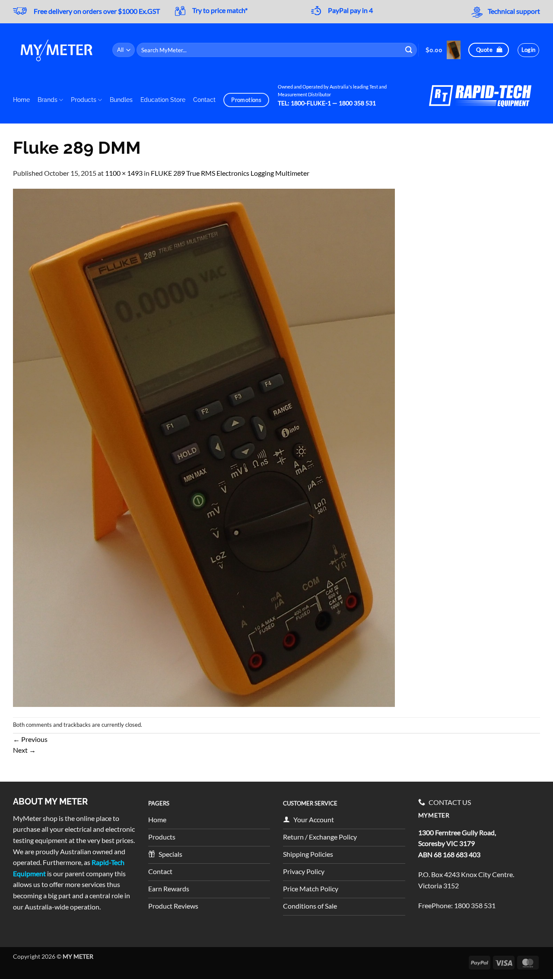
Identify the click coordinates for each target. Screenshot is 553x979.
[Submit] (409, 50)
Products (83, 99)
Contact (204, 99)
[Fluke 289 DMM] (204, 447)
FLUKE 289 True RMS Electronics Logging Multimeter (230, 173)
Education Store (162, 99)
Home (21, 99)
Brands (47, 99)
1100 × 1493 (124, 173)
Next (24, 750)
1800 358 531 (475, 905)
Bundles (121, 99)
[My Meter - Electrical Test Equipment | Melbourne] (56, 50)
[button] (443, 49)
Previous (30, 739)
